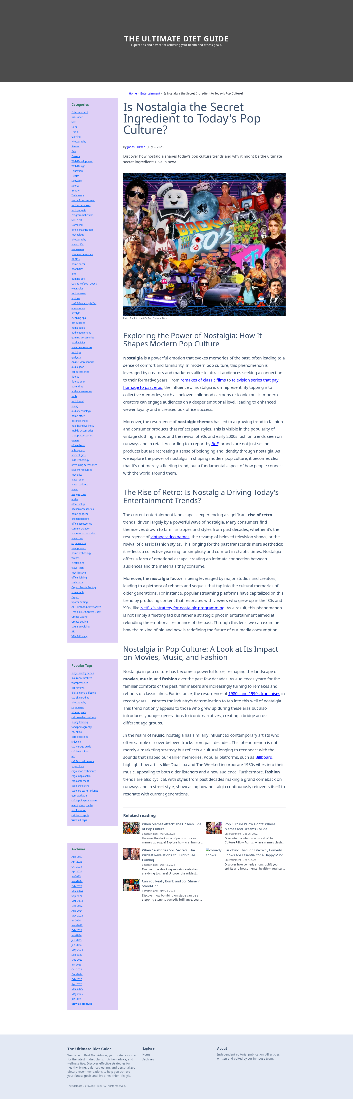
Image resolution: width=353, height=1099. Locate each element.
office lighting (79, 577)
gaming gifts (78, 278)
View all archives (81, 1004)
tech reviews (78, 293)
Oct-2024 (76, 866)
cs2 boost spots (80, 815)
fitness (75, 376)
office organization (82, 229)
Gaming (75, 136)
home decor (78, 264)
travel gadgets (79, 484)
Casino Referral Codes (84, 283)
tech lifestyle (78, 572)
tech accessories (80, 205)
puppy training (79, 722)
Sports (75, 185)
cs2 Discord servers (82, 761)
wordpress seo (79, 683)
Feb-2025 (76, 979)
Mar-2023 (77, 901)
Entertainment (150, 93)
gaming (75, 440)
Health (75, 176)
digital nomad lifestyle (83, 692)
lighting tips (78, 450)
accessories (78, 308)
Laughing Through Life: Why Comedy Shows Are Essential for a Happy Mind (254, 852)
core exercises (79, 737)
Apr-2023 (76, 861)
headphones (78, 548)
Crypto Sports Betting (83, 587)
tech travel (77, 401)
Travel (74, 131)
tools (74, 396)
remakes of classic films (203, 380)
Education (77, 171)
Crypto (75, 597)
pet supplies (78, 323)
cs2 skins (76, 732)
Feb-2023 (76, 886)
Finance (75, 156)
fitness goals (78, 712)
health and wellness (82, 425)
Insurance (77, 117)
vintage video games (170, 536)
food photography (81, 727)
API (73, 631)
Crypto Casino (79, 616)
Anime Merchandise (82, 362)
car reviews (78, 688)
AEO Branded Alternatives (86, 607)
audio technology (81, 411)
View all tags (79, 820)
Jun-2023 (76, 964)
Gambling (77, 225)
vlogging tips (78, 494)
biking (74, 406)
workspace (77, 249)
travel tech (77, 568)
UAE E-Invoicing (80, 626)
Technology (77, 195)
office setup (78, 504)
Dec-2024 (77, 974)
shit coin (76, 741)
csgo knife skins (80, 786)
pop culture (77, 766)
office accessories (81, 523)
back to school (79, 421)
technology (77, 234)
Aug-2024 (77, 910)
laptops (75, 298)
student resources (81, 470)
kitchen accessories (82, 509)
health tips (77, 269)
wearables (77, 288)
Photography (78, 141)
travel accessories (81, 347)
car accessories (80, 372)
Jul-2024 (76, 920)
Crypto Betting (79, 621)
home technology (81, 553)
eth (73, 756)
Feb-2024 (76, 930)
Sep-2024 (76, 896)
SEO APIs (76, 220)
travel (74, 489)
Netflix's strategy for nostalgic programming (182, 608)
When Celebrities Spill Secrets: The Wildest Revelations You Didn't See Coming (168, 855)
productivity (78, 342)
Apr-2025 (76, 984)
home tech (77, 592)
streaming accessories (84, 465)
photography (78, 239)
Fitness (75, 146)
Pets (73, 151)
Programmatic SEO (82, 215)
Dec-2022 (77, 906)
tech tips (76, 352)
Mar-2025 (77, 989)
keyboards (77, 582)
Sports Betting (79, 602)
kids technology (80, 460)
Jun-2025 (76, 999)
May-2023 (77, 915)
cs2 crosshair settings (83, 717)
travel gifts (77, 244)
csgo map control (81, 776)
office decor (78, 445)
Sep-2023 (76, 955)
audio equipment (81, 332)
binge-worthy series (82, 673)
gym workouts (79, 795)
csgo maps (77, 707)
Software (76, 180)
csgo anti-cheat (80, 781)
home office (78, 416)
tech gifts (76, 474)
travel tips (77, 538)
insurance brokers (81, 678)
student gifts (78, 455)
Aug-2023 (77, 857)
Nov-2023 (77, 925)
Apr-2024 (76, 871)
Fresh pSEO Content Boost (86, 612)
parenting (77, 386)
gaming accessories (82, 337)
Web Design (78, 166)
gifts (73, 274)
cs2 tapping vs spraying (84, 800)
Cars (74, 127)
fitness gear (78, 381)
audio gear (77, 367)
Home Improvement (83, 200)
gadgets (76, 357)
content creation (80, 528)
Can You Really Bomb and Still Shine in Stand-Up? (171, 883)
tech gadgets (78, 210)
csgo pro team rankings (84, 790)
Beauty (75, 190)
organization (78, 543)
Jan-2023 (76, 940)
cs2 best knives (80, 751)
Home (133, 93)
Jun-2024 (76, 935)
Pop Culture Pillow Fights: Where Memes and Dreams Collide (250, 826)
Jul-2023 (76, 876)
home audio (78, 327)
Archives (148, 1059)
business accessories (83, 533)
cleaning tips (78, 318)
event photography (82, 805)
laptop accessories (82, 435)
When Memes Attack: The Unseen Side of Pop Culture (171, 826)
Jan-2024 (76, 945)
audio (74, 499)
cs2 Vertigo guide (81, 746)
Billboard (263, 757)
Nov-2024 (77, 881)
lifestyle (75, 313)
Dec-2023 (77, 959)
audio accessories (81, 391)
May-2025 (77, 994)
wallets (75, 558)
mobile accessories (82, 430)
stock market (78, 810)
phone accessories (82, 254)
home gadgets (79, 514)
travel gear (77, 479)
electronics (77, 563)
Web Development (82, 161)
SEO (73, 122)
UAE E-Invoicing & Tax (83, 303)
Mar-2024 (77, 891)
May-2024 (77, 950)
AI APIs (75, 259)
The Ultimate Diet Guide (176, 39)
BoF (214, 443)
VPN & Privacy (79, 636)
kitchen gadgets (80, 519)
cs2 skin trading (80, 697)
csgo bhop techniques (83, 771)
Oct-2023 (76, 969)
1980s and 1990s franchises (254, 693)
